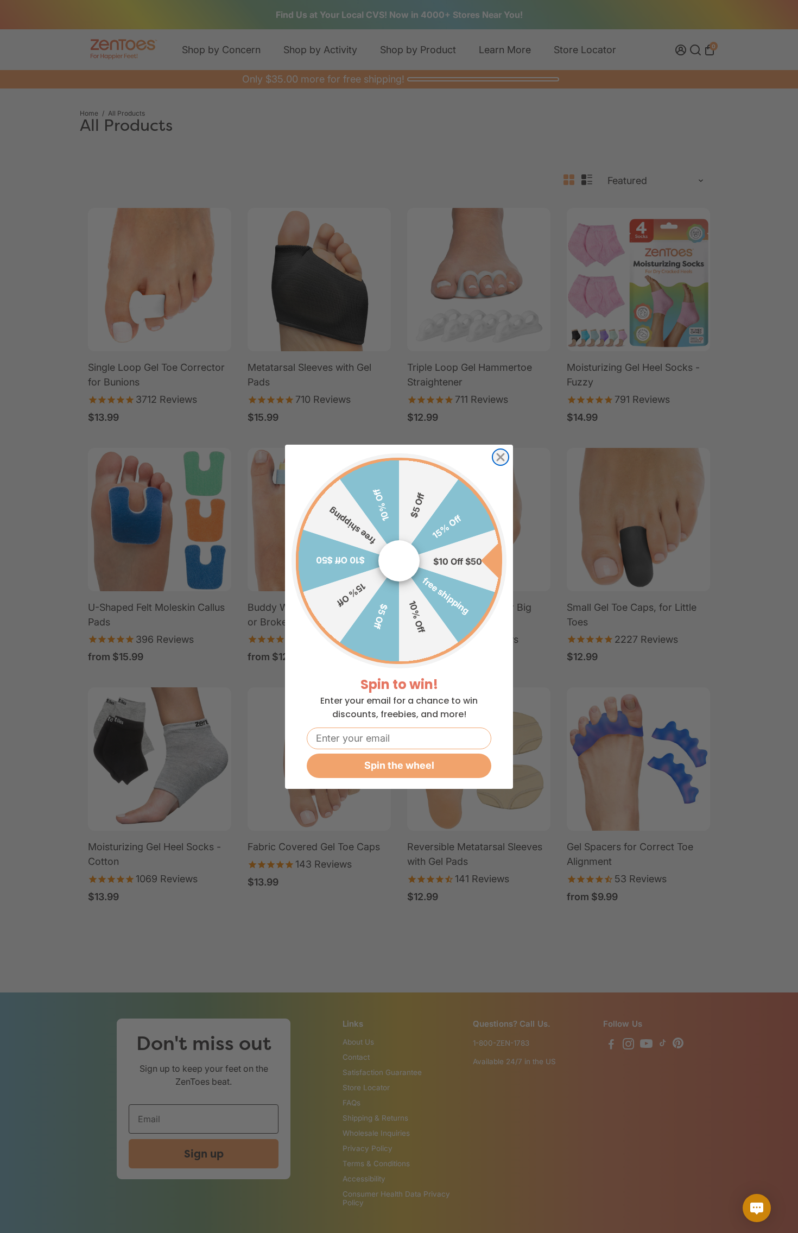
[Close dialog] (500, 457)
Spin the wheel (399, 765)
